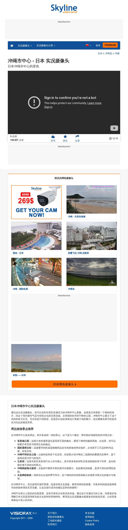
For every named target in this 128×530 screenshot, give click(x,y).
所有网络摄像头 (64, 384)
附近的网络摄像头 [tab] (64, 178)
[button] (88, 45)
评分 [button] (65, 140)
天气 (53, 140)
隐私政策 (89, 524)
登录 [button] (98, 45)
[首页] (12, 45)
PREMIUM (110, 45)
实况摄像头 (24, 45)
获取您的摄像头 (56, 516)
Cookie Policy (92, 520)
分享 (77, 140)
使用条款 (89, 516)
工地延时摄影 (55, 520)
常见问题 (89, 513)
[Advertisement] (64, 31)
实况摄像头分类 (45, 45)
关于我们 (52, 513)
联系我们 (52, 524)
